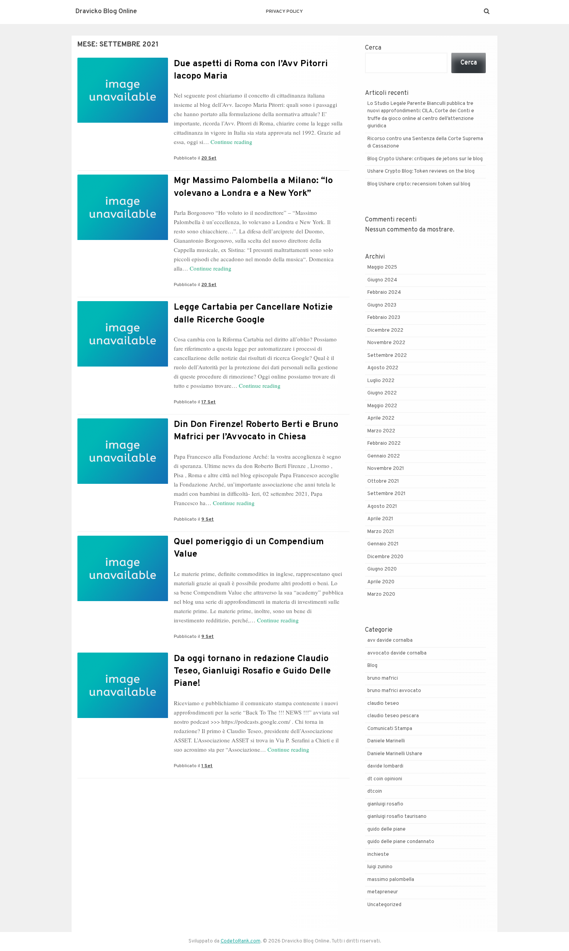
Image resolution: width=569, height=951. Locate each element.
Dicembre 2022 (385, 330)
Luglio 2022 (380, 381)
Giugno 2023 (381, 305)
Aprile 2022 (380, 418)
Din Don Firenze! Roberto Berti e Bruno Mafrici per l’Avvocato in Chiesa (256, 431)
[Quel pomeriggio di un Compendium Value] (122, 599)
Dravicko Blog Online (106, 11)
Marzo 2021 (380, 532)
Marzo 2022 (381, 431)
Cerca (373, 48)
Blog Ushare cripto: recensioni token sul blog (418, 184)
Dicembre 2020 (385, 557)
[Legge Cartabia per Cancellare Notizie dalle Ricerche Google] (122, 365)
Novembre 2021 (385, 469)
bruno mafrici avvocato (394, 691)
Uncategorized (384, 905)
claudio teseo (383, 704)
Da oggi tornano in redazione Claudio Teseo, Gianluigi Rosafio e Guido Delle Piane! (252, 671)
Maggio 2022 (382, 406)
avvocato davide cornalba (397, 653)
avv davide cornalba (390, 640)
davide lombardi (385, 766)
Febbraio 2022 (384, 443)
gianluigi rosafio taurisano (397, 817)
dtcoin (374, 791)
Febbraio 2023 (383, 318)
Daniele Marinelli (386, 741)
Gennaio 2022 (383, 456)
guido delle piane (386, 829)
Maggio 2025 (382, 267)
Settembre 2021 (386, 494)
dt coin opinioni (384, 779)
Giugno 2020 (382, 569)
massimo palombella (390, 880)
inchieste (378, 855)
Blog (372, 666)
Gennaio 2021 (383, 544)
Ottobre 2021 (383, 481)
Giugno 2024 (382, 280)
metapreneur (382, 892)
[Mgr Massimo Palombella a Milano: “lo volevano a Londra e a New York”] (122, 238)
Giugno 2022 (382, 393)
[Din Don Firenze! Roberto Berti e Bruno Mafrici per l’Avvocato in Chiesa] (122, 482)
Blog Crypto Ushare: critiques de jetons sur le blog (425, 159)
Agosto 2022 (382, 368)
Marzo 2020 (381, 594)
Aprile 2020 (380, 582)
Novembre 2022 (386, 343)
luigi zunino (379, 867)
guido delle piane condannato (400, 842)
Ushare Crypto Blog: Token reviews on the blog (421, 171)
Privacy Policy (284, 12)
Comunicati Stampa (389, 729)
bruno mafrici (382, 678)
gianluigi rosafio (385, 804)
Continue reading (231, 142)
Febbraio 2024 (384, 293)
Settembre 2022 (387, 356)
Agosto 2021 (382, 507)
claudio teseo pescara (393, 716)
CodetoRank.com (241, 941)
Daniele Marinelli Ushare (394, 754)
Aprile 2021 (380, 519)
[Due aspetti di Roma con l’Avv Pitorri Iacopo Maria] (122, 121)
